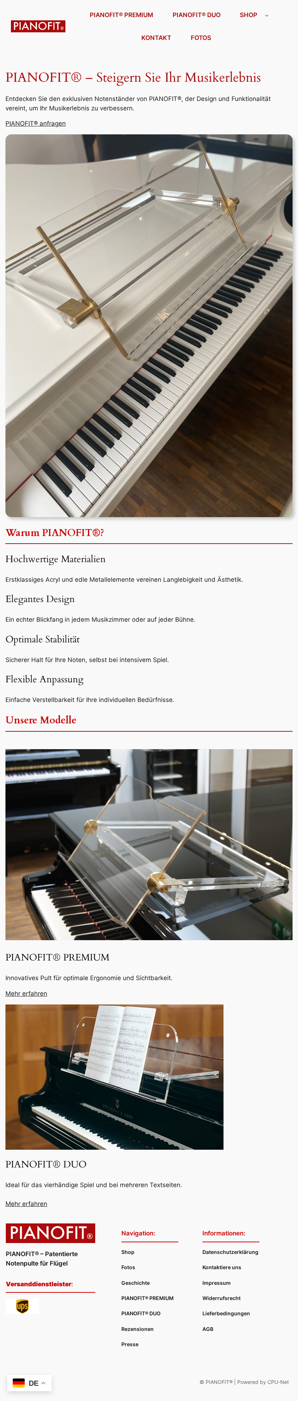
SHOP (248, 15)
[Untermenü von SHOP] (267, 15)
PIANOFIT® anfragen (35, 123)
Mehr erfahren (26, 993)
